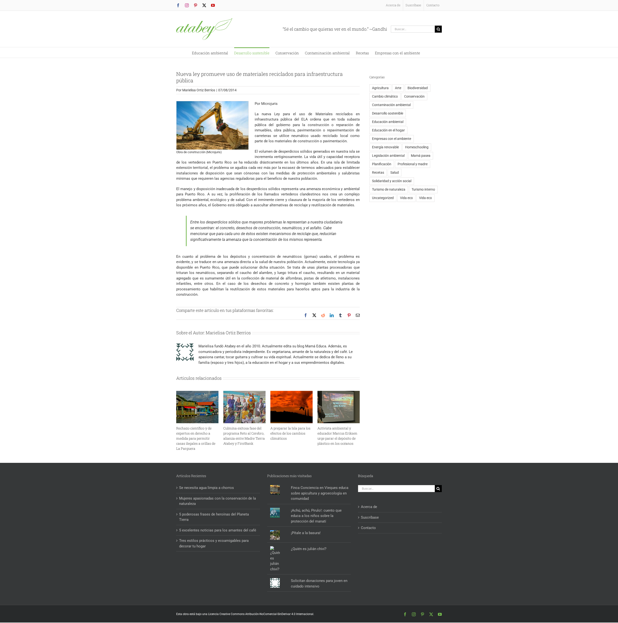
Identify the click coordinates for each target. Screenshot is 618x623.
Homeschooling (416, 147)
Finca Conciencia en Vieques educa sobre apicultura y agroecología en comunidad (319, 493)
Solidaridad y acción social (391, 181)
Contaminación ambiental (391, 105)
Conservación (414, 96)
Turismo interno (423, 189)
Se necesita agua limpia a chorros (206, 488)
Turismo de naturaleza (388, 189)
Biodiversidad (417, 88)
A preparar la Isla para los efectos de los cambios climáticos (290, 433)
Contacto (368, 528)
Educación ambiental (387, 122)
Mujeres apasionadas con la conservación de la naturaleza (217, 501)
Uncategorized (383, 198)
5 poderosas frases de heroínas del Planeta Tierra (214, 517)
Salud (394, 172)
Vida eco (406, 198)
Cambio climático (385, 96)
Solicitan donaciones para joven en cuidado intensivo (319, 583)
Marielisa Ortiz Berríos (198, 90)
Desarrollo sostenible (387, 113)
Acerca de (369, 507)
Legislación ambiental (388, 156)
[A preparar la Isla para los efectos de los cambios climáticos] (291, 393)
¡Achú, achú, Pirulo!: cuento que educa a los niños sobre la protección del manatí (316, 515)
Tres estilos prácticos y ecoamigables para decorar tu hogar (214, 543)
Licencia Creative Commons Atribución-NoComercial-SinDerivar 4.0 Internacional (260, 614)
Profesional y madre (413, 164)
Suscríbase (370, 517)
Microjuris (269, 103)
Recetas (378, 172)
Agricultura (380, 88)
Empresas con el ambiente (391, 139)
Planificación (381, 164)
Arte (398, 88)
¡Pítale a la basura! (306, 533)
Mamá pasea (420, 156)
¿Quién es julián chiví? (308, 549)
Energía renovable (385, 147)
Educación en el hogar (388, 130)
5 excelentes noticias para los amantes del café (217, 530)
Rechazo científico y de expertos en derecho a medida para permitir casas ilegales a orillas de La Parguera (195, 438)
